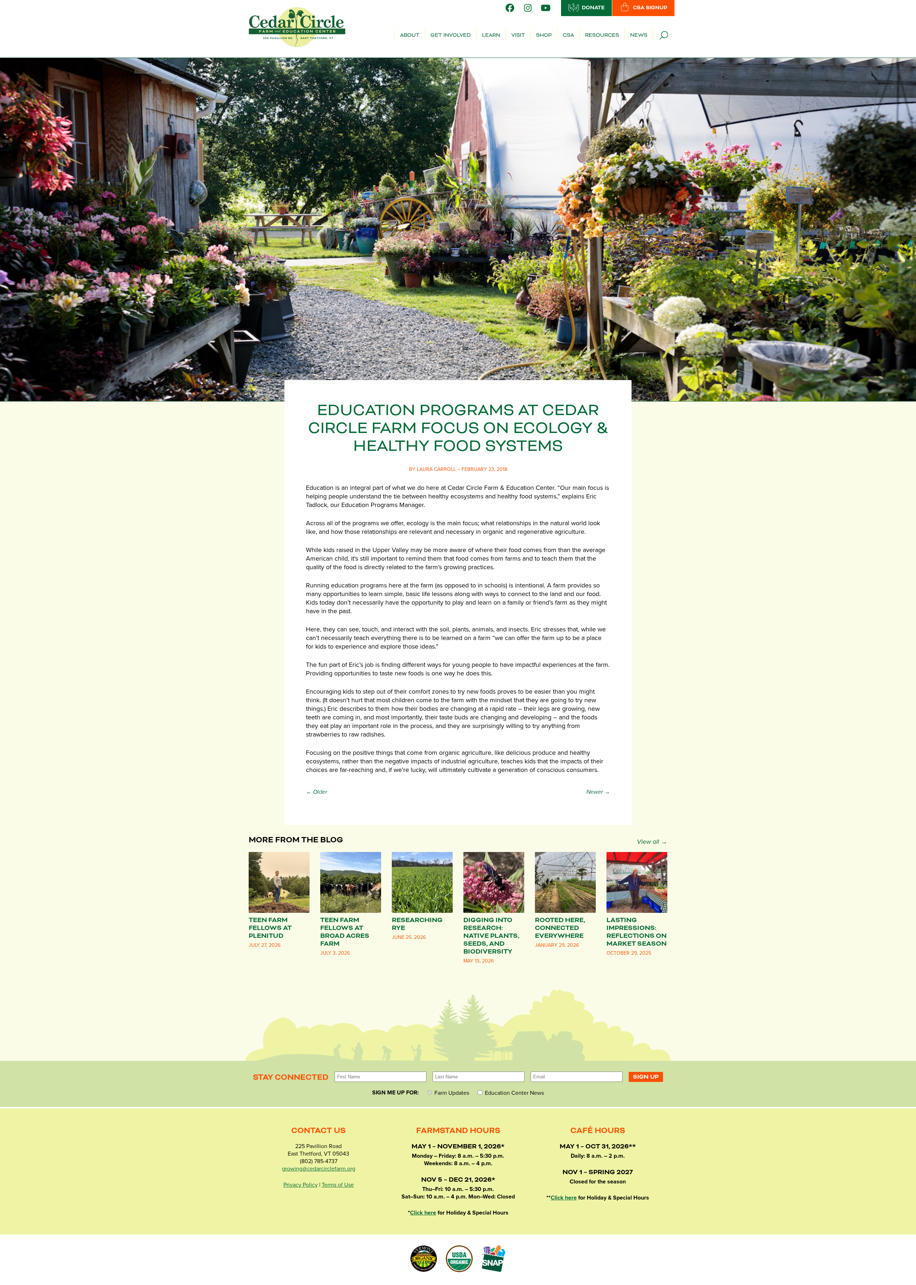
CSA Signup (650, 7)
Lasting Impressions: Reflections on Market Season (636, 932)
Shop (544, 35)
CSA (568, 35)
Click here (423, 1212)
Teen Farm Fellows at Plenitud (270, 928)
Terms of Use (338, 1184)
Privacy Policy (300, 1184)
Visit (518, 35)
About (409, 35)
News (638, 35)
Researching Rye (417, 924)
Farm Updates (451, 1092)
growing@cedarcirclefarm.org (318, 1168)
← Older (316, 792)
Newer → (598, 792)
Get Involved (450, 35)
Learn (491, 35)
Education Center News (513, 1092)
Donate (593, 7)
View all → (652, 842)
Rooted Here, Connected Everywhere (560, 928)
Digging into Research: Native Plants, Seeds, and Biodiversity (491, 936)
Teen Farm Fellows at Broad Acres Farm (344, 932)
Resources (602, 35)
